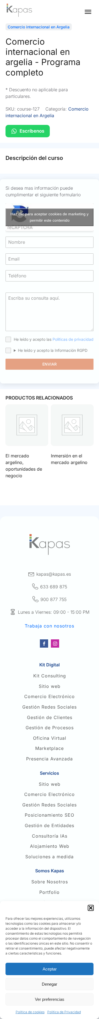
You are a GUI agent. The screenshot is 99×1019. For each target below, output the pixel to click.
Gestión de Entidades (49, 825)
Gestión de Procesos (50, 727)
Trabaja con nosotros (49, 626)
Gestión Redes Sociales (49, 707)
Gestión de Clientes (49, 717)
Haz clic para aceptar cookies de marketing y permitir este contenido (49, 217)
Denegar (49, 984)
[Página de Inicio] (19, 10)
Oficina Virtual (49, 738)
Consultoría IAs (49, 836)
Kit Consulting (49, 676)
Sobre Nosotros (49, 881)
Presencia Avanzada (49, 759)
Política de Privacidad (64, 1012)
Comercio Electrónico (49, 696)
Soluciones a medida (49, 856)
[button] (91, 908)
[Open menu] (88, 12)
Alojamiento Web (49, 846)
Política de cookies (30, 1012)
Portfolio (49, 892)
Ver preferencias (49, 999)
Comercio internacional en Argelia (39, 27)
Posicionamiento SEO (49, 815)
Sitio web (50, 686)
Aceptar (50, 969)
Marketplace (49, 748)
